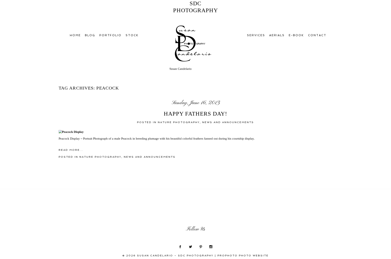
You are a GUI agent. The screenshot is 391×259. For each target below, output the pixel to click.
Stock (132, 35)
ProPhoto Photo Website (243, 255)
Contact (317, 35)
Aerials (277, 35)
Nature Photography (179, 122)
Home (75, 35)
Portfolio (110, 35)
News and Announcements (228, 122)
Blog (90, 35)
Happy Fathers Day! (195, 113)
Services (256, 35)
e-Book (296, 35)
